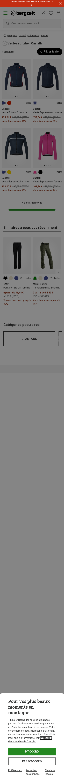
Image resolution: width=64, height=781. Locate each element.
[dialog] (32, 737)
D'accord (32, 751)
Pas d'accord (32, 761)
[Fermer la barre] (60, 3)
